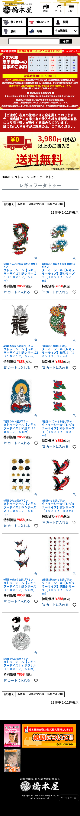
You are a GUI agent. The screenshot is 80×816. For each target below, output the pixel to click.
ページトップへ (68, 798)
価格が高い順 (55, 204)
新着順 (21, 204)
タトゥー (20, 177)
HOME (6, 177)
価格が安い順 (36, 204)
